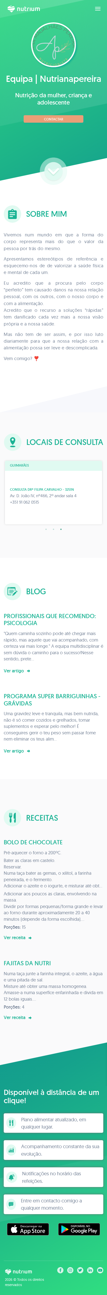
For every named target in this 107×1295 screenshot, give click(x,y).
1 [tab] (46, 529)
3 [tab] (60, 529)
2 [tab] (53, 529)
